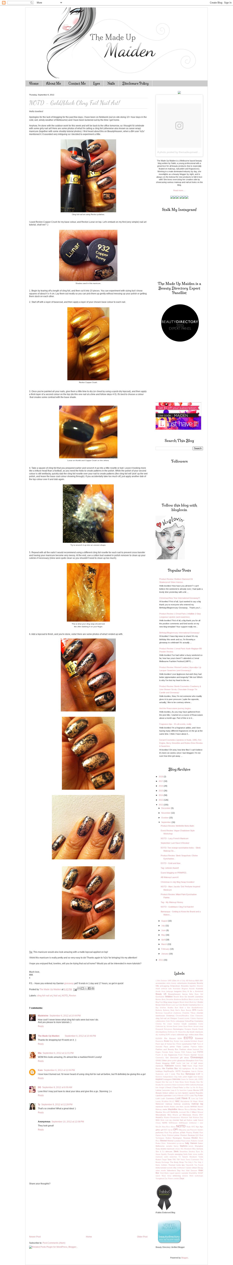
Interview (176, 1079)
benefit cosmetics (195, 997)
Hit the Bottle (197, 1068)
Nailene (189, 1120)
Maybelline (172, 1109)
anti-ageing (164, 986)
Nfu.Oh (158, 1127)
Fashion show (185, 1049)
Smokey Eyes (194, 1151)
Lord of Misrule (178, 1095)
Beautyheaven (174, 994)
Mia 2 (189, 1112)
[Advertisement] (56, 1210)
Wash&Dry (193, 1173)
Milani (194, 1112)
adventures (182, 983)
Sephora (183, 1146)
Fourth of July (161, 1055)
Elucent (172, 1038)
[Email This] (79, 988)
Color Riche (170, 1021)
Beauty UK (161, 994)
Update (188, 1168)
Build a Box (185, 1008)
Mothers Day (198, 1117)
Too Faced (198, 1165)
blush (187, 1002)
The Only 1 (189, 1162)
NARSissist (173, 1123)
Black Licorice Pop (196, 999)
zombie (176, 1178)
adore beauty (171, 983)
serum (191, 1146)
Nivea (173, 1127)
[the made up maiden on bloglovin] (170, 559)
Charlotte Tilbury (189, 1013)
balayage (169, 991)
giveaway (69, 983)
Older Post (142, 1236)
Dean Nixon (188, 1026)
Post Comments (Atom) (54, 1243)
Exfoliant (194, 1041)
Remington (177, 1138)
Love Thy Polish (196, 1095)
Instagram (167, 1079)
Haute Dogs (192, 1066)
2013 (161, 800)
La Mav (187, 1087)
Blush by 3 (193, 1002)
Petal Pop (168, 1133)
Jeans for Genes (187, 1079)
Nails (111, 83)
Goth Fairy (199, 1060)
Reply (41, 1026)
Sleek (176, 1151)
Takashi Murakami (189, 1157)
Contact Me (77, 83)
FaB (194, 1044)
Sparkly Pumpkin (167, 1154)
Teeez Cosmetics (192, 1159)
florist (171, 1052)
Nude (189, 1127)
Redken (168, 1138)
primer (176, 1135)
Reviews (186, 1138)
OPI (175, 1129)
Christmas (170, 1016)
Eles (201, 1035)
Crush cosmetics (189, 1024)
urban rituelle (161, 1170)
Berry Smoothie (167, 999)
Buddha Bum (173, 1008)
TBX (178, 1159)
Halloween (169, 1066)
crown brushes (173, 1024)
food (194, 1052)
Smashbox (184, 1151)
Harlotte (178, 1066)
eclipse (173, 1035)
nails (195, 1120)
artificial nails (166, 989)
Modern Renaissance (172, 1117)
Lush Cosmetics (167, 1098)
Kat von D (170, 1082)
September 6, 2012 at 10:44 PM (65, 1015)
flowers (177, 1052)
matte (165, 1109)
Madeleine (43, 1015)
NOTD (65, 995)
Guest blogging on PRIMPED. (174, 873)
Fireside (165, 1052)
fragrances (172, 1055)
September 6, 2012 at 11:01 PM (58, 1053)
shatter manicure (168, 1149)
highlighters (186, 1068)
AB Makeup (190, 981)
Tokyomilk (189, 1165)
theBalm (164, 1165)
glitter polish (172, 1060)
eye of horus (166, 1044)
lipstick (185, 1093)
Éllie (165, 1038)
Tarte (169, 1159)
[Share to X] (86, 988)
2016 (161, 786)
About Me (53, 83)
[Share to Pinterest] (93, 988)
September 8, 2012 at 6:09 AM (57, 1087)
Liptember (167, 1095)
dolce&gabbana (161, 1032)
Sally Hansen (191, 1143)
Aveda (158, 991)
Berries (158, 999)
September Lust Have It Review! (175, 843)
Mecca (181, 1109)
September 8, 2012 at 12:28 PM (56, 1104)
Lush (158, 1098)
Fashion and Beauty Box (167, 1049)
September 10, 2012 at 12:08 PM (68, 1121)
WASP (200, 1173)
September (166, 822)
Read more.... (179, 190)
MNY (201, 1115)
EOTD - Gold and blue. (171, 863)
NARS (164, 1123)
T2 (180, 1157)
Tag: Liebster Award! (170, 868)
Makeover (160, 1104)
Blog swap (167, 1002)
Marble (166, 1107)
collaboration (160, 1021)
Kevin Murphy (190, 1082)
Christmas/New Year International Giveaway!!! (179, 598)
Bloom (182, 1002)
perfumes (159, 1132)
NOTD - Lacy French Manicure (174, 838)
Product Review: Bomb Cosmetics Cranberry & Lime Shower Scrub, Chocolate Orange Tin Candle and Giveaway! (180, 689)
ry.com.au (180, 1143)
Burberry (159, 1010)
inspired (159, 1079)
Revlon (72, 995)
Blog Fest (159, 1002)
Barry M (186, 991)
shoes (177, 1149)
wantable (184, 1173)
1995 (169, 981)
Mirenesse (187, 1115)
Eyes (96, 83)
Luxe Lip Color (197, 1098)
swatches (173, 1157)
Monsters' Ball (186, 1117)
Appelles (192, 986)
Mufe (162, 1120)
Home (34, 83)
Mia (40, 1053)
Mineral (200, 1112)
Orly (180, 1130)
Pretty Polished (168, 1135)
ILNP (198, 1074)
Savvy (176, 1146)
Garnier (194, 1055)
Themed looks (174, 1165)
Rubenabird (171, 1143)
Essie (166, 1041)
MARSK (193, 1107)
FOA (183, 1052)
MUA (158, 1120)
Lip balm (178, 1093)
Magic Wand (198, 1101)
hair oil (189, 1063)
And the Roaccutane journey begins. (175, 708)
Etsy (171, 1041)
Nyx (197, 1127)
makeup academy (182, 1104)
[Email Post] (74, 989)
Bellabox (169, 996)
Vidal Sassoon (191, 1170)
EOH (180, 1038)
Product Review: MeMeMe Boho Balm (177, 826)
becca (184, 994)
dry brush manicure (195, 1032)
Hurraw (200, 1071)
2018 (161, 776)
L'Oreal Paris (177, 1087)
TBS (174, 1159)
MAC (177, 1101)
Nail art (57, 995)
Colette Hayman (196, 1018)
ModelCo (159, 1117)
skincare (168, 1151)
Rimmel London (174, 1141)
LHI (201, 1090)
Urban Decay (197, 1168)
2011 (161, 960)
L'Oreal (168, 1087)
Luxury (158, 1101)
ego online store (192, 1035)
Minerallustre (161, 1115)
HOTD (178, 1071)
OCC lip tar (168, 1130)
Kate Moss (179, 1082)
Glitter (164, 1060)
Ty (39, 1104)
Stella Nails (187, 1154)
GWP (173, 1063)
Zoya (181, 1178)
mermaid (182, 1112)
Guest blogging (162, 1063)
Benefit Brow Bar (180, 997)
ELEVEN (159, 1038)
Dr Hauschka (180, 1032)
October (165, 818)
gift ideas (184, 1058)
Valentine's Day (173, 1170)
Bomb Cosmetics (190, 1005)
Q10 (197, 1135)
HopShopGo (169, 1071)
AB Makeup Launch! (170, 877)
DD (39, 1087)
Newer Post (35, 1236)
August (164, 921)
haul (184, 1066)
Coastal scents (184, 1018)
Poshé (196, 1132)
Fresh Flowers (184, 1055)
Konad (200, 1085)
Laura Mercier (193, 1090)
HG (180, 1068)
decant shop (198, 1026)
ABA (197, 981)
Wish (191, 1176)
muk (167, 1120)
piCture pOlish (179, 1132)
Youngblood (160, 1178)
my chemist (174, 1120)
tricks (158, 1168)
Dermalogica (178, 1029)
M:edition (165, 1101)
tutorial (163, 1168)
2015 (161, 791)
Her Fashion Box (170, 1068)
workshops (199, 1176)
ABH (201, 981)
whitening (177, 1176)
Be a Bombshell (196, 991)
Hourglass (186, 1071)
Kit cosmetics (166, 1085)
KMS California (191, 1085)
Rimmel (163, 1141)
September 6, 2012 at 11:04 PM (59, 1070)
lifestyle (159, 1093)
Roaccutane (185, 1141)
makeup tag (197, 1104)
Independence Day (170, 1077)
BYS (194, 1010)
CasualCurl (168, 1013)
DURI (168, 1035)
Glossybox (190, 1060)
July (163, 925)
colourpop (180, 1021)
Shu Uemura (197, 1149)
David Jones (178, 1026)
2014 (161, 795)
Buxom (188, 1010)
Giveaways (196, 1057)
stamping (179, 1154)
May (163, 935)
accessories (160, 983)
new (201, 1123)
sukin (166, 1157)
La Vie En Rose (196, 1087)
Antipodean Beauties (179, 986)
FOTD (200, 1052)
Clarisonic (199, 1016)
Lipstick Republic (196, 1093)
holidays (159, 1071)
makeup (168, 1104)
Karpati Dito (160, 1082)
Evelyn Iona (178, 1041)
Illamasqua (190, 1074)
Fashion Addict (197, 1047)
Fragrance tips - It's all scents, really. (175, 724)
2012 (161, 805)
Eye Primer (177, 1044)
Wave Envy (166, 1176)
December (166, 808)
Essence (199, 1038)
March (164, 944)
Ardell (158, 989)
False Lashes (183, 1047)
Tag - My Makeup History (172, 902)
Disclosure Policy (135, 83)
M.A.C (171, 1101)
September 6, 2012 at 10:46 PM (80, 1036)
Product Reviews (187, 1135)
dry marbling (160, 1035)
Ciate (192, 1016)
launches (183, 1090)
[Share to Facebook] (89, 988)
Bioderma (177, 999)
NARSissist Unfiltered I (188, 1123)
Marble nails (174, 1107)
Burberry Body (168, 1010)
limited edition (168, 1093)
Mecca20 (166, 1112)
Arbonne (200, 986)
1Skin (174, 981)
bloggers (176, 1002)
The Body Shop (177, 1162)
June (163, 930)
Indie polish (182, 1077)
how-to (193, 1071)
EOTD (188, 1038)
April (163, 940)
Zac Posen (169, 1178)
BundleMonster (197, 1008)
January (165, 954)
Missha (195, 1115)
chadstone (177, 1013)
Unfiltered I (181, 1168)
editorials (180, 1035)
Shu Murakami (186, 1149)
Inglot (190, 1077)
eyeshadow (187, 1044)
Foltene (189, 1052)
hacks (179, 1063)
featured (196, 1049)
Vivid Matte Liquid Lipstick (170, 1173)
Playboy (189, 1133)
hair (184, 1063)
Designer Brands (191, 1029)
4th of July (181, 981)
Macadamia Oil (186, 1101)
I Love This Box (176, 1074)
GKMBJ (158, 1060)
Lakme (158, 1090)
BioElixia (185, 999)
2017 (161, 781)
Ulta (174, 1168)
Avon (163, 991)
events (187, 1041)
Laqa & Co (175, 1090)
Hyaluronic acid (162, 1074)
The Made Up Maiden (48, 1036)
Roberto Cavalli (197, 1141)
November (166, 813)
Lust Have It (182, 1098)
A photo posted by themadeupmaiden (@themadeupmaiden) (192, 152)
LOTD (186, 1095)
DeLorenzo (168, 1029)
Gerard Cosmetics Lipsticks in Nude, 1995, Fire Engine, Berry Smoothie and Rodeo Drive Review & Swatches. (181, 743)
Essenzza (159, 1041)
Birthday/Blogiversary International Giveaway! (179, 633)
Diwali (200, 1029)
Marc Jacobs (185, 1107)
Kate (40, 1070)
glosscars (181, 1060)
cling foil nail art (44, 995)
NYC (193, 1127)
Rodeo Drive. (161, 1143)
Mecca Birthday (191, 1109)
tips (183, 1165)
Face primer (169, 1047)
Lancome (166, 1090)
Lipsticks (159, 1095)
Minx (169, 1115)
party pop (186, 1130)
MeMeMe (174, 1112)
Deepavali (159, 1029)
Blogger (184, 1258)
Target (164, 1159)
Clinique (173, 1018)
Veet (183, 1170)
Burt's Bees (180, 1010)
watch (158, 1176)
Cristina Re (160, 1024)
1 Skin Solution (161, 981)
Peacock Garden (196, 1130)
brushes (163, 1008)
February (165, 949)
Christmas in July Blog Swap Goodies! (177, 882)
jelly (196, 1079)
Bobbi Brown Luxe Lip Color (171, 1005)
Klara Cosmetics (178, 1085)
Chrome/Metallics (182, 1016)
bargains (177, 991)
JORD (200, 1079)
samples (169, 1146)
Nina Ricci (166, 1127)
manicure (159, 1107)
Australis (199, 989)
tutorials (170, 1168)
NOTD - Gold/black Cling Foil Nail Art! (177, 907)
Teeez (183, 1159)
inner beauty (198, 1077)
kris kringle (160, 1087)
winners (185, 1176)
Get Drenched (171, 1058)
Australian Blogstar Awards (184, 989)
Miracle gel (177, 1115)
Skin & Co (160, 1151)
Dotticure (171, 1032)
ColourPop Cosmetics (194, 1021)
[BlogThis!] (82, 988)
